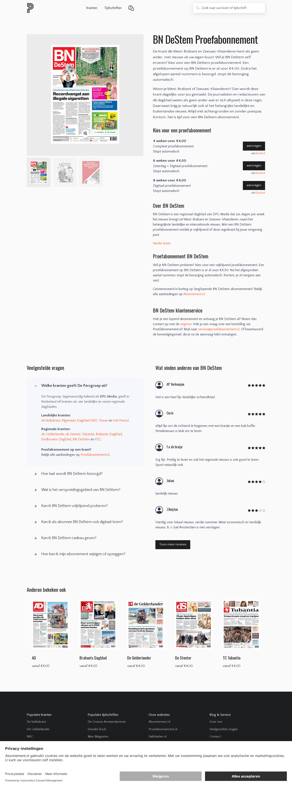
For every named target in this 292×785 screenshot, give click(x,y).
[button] (131, 8)
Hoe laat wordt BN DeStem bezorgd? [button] (72, 474)
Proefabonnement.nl (95, 455)
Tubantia (88, 434)
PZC (98, 439)
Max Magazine (98, 736)
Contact (215, 736)
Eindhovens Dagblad (56, 439)
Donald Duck (97, 729)
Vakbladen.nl (158, 736)
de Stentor (73, 434)
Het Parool (121, 420)
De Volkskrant (36, 722)
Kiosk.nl (260, 153)
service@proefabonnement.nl (218, 329)
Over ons (215, 722)
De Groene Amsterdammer (107, 722)
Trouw (103, 420)
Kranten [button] (91, 8)
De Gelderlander (38, 729)
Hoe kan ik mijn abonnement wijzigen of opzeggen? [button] (83, 554)
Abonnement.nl (194, 294)
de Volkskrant (50, 420)
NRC (30, 736)
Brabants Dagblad (109, 434)
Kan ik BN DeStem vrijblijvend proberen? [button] (74, 506)
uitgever (186, 324)
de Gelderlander (52, 434)
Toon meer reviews (172, 544)
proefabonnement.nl (53, 8)
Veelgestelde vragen (223, 729)
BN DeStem (81, 439)
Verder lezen (162, 243)
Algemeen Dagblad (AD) (79, 420)
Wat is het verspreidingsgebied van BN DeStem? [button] (80, 490)
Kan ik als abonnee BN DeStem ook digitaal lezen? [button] (82, 522)
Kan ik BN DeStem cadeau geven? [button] (68, 538)
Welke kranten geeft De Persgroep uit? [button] (74, 386)
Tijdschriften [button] (113, 8)
